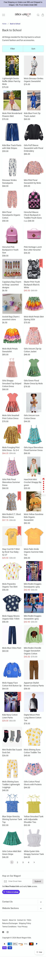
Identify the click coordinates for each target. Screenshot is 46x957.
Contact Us (21, 920)
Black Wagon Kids (24, 938)
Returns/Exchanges (10, 923)
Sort (33, 49)
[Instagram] (7, 932)
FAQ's (29, 920)
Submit (38, 881)
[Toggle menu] (3, 15)
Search (5, 920)
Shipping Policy (25, 923)
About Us (12, 920)
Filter (12, 49)
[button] (43, 485)
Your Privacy (22, 927)
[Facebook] (3, 932)
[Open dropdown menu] (41, 902)
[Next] (34, 863)
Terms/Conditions (9, 927)
